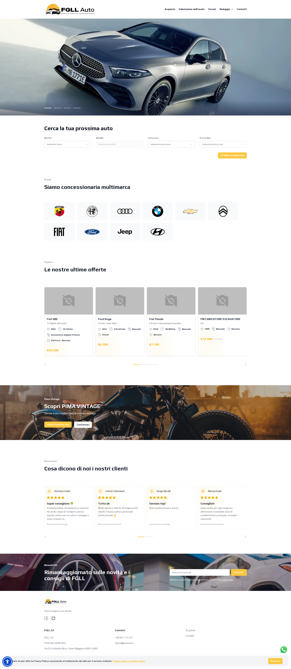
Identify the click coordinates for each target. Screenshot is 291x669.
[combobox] (67, 144)
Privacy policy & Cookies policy (129, 661)
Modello (100, 138)
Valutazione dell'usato (192, 9)
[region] (145, 326)
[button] (7, 661)
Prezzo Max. (205, 138)
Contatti (242, 9)
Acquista (170, 9)
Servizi (212, 9)
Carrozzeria (153, 138)
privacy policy (227, 579)
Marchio (48, 138)
